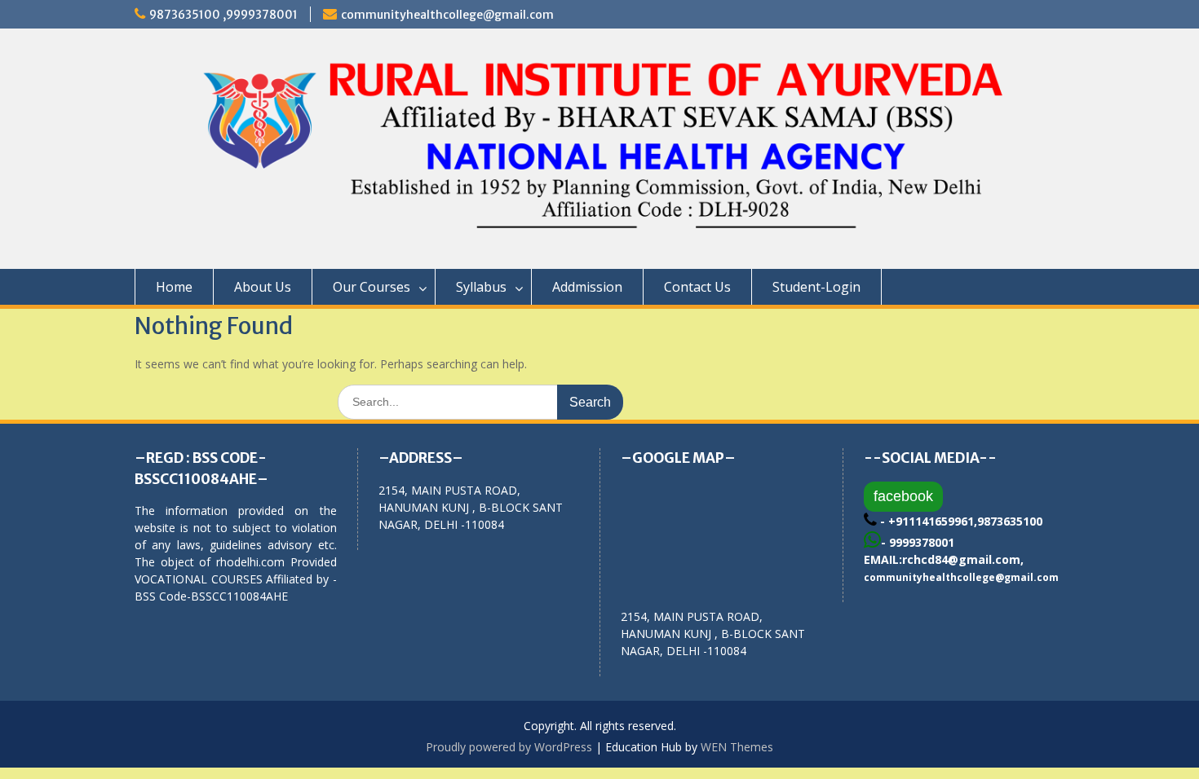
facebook (903, 496)
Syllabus (481, 287)
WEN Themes (737, 747)
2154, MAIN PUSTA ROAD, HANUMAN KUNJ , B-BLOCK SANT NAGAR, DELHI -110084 (713, 633)
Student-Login (816, 287)
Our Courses (371, 287)
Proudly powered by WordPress (509, 747)
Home (174, 287)
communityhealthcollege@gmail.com (447, 14)
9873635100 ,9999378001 (223, 14)
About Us (262, 287)
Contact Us (697, 287)
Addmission (587, 287)
